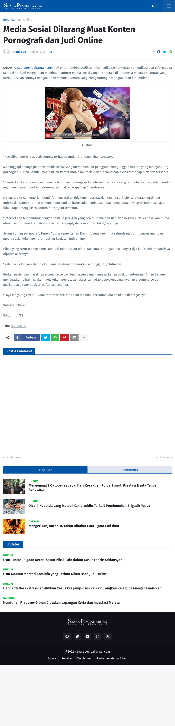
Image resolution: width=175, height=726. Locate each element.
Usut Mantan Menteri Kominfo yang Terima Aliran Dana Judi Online (55, 574)
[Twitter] (164, 52)
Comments (129, 470)
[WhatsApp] (170, 52)
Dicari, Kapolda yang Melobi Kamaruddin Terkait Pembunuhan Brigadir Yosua (89, 506)
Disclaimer (84, 658)
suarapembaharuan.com (35, 68)
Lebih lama (162, 457)
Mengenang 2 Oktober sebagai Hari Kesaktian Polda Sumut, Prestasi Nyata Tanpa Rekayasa (93, 487)
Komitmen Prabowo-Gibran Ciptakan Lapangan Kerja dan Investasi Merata (61, 603)
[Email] (74, 337)
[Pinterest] (64, 337)
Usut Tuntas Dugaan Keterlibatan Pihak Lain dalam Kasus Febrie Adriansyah (62, 560)
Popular (45, 470)
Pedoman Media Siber (112, 658)
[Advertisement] (87, 695)
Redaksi (66, 658)
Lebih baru (12, 457)
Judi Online (24, 19)
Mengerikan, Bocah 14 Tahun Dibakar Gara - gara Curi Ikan (74, 526)
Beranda (9, 19)
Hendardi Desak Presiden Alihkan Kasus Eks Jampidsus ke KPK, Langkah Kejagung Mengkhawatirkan (82, 588)
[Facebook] (158, 52)
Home (52, 658)
